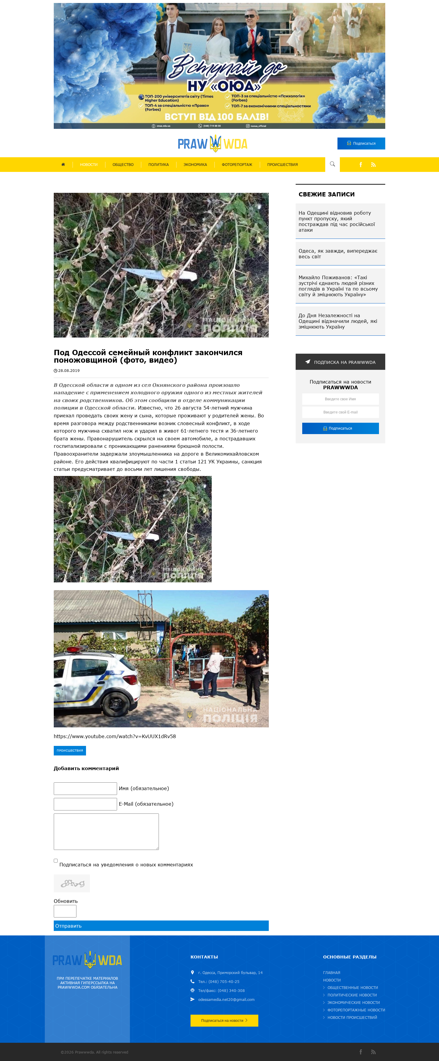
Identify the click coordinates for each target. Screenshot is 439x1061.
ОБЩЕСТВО (123, 164)
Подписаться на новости (222, 1021)
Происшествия (70, 750)
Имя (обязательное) (144, 788)
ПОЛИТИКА (158, 164)
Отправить (68, 926)
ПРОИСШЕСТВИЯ (282, 164)
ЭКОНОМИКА (195, 164)
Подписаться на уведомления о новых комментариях (126, 864)
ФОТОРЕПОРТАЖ (237, 164)
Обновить (66, 901)
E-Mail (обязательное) (146, 804)
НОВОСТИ (89, 164)
